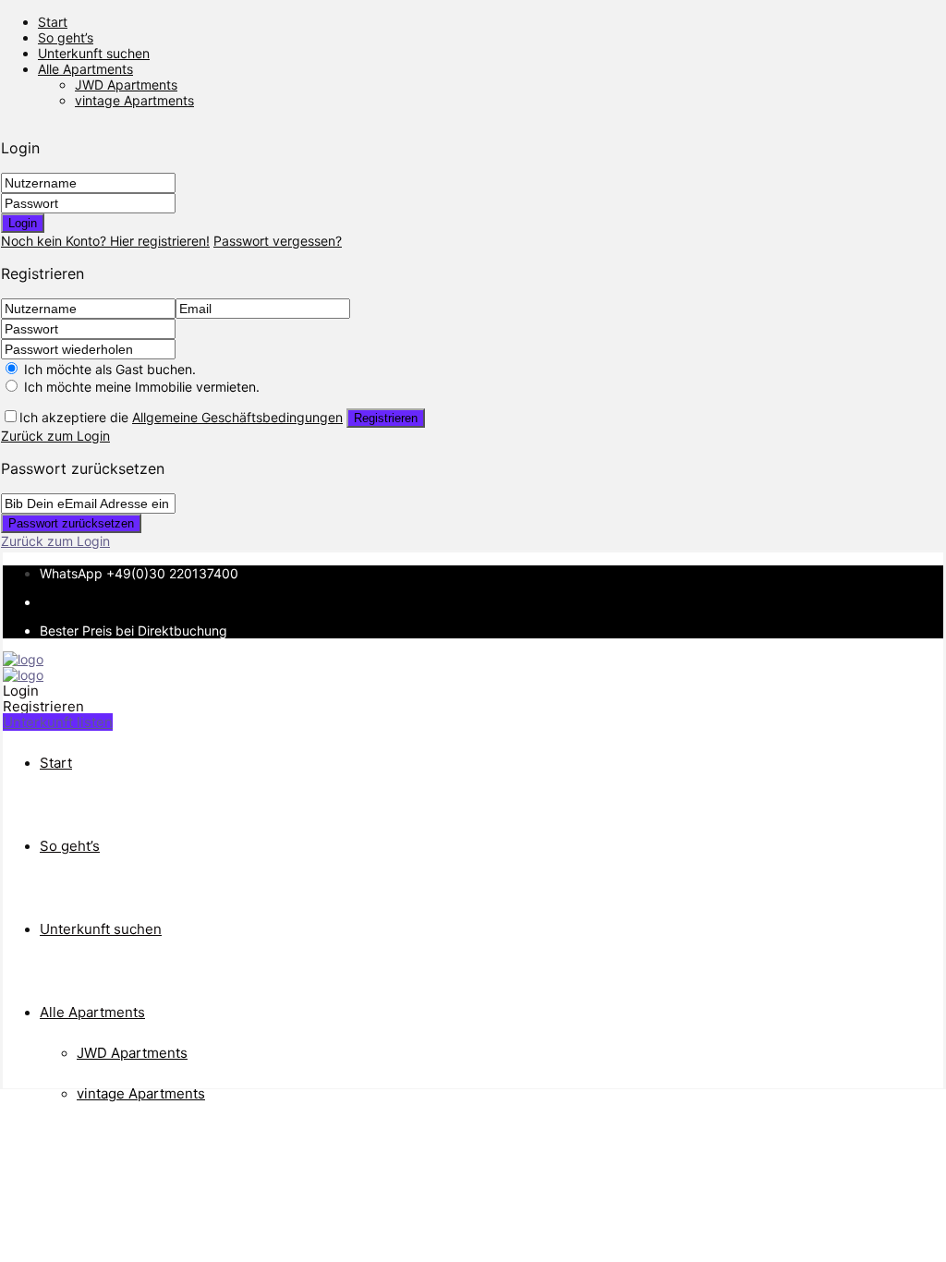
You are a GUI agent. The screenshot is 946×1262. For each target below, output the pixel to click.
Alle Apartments (85, 69)
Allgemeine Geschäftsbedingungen (237, 417)
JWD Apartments (126, 84)
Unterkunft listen (58, 722)
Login (22, 223)
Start (52, 22)
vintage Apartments (134, 100)
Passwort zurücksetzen (71, 523)
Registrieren (386, 418)
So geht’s (65, 37)
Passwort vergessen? (277, 241)
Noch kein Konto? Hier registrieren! (105, 241)
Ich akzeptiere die (181, 417)
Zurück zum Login (55, 435)
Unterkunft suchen (94, 53)
